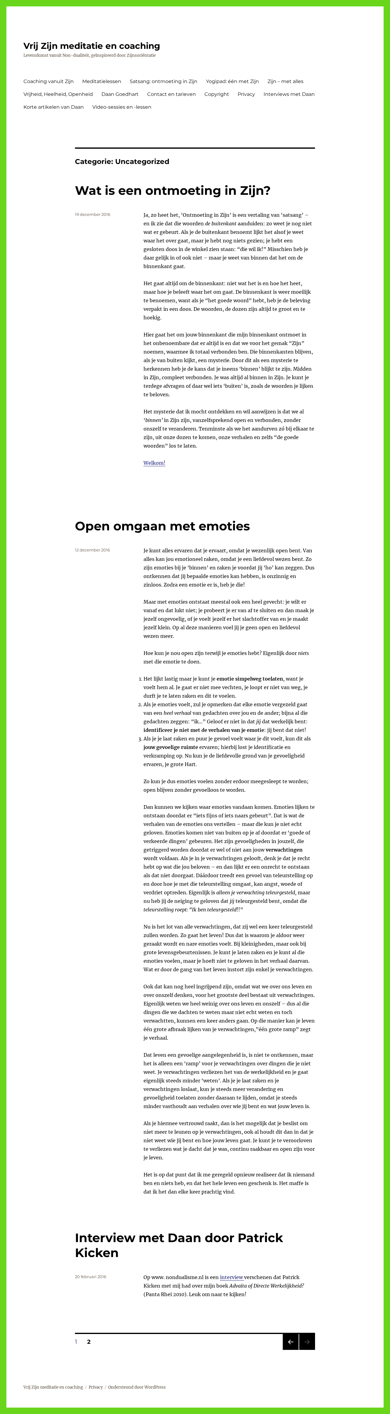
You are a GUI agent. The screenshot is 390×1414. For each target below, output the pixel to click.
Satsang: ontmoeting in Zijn (163, 81)
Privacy (246, 94)
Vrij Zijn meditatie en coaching (91, 46)
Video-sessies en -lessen (121, 107)
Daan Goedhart (120, 94)
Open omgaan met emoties (162, 525)
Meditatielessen (101, 81)
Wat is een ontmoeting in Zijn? (173, 190)
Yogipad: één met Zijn (232, 81)
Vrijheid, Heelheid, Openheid (58, 94)
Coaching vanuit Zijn (48, 81)
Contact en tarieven (171, 94)
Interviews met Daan (289, 94)
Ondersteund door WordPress (137, 1387)
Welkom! (154, 463)
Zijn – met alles (285, 81)
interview (232, 1277)
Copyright (216, 94)
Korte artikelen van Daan (53, 107)
